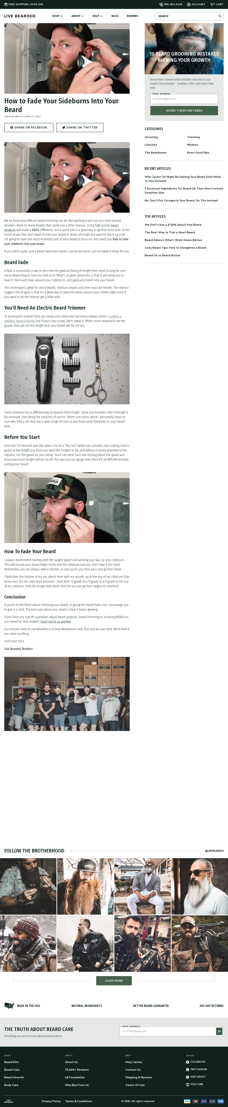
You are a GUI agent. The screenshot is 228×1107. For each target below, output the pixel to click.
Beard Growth (14, 1077)
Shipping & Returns (138, 1077)
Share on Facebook (30, 129)
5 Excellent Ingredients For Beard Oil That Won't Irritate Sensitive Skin (184, 191)
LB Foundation (75, 1077)
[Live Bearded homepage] (8, 1101)
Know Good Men (198, 153)
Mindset (192, 145)
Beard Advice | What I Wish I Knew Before (173, 240)
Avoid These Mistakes (184, 111)
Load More (114, 981)
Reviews (132, 16)
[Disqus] (67, 781)
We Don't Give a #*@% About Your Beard (173, 225)
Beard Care (12, 1070)
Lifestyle (151, 145)
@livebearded (214, 850)
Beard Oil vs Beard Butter (162, 255)
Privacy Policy (51, 1101)
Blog (115, 16)
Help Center (133, 1062)
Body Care (11, 1085)
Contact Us (133, 1070)
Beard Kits (11, 1062)
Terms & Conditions (78, 1101)
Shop (55, 16)
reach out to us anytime (55, 622)
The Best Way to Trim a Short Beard (170, 232)
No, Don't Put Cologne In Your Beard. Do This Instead (181, 201)
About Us (71, 1062)
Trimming (193, 137)
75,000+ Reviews (77, 1070)
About (76, 16)
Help (96, 16)
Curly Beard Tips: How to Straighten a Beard (175, 248)
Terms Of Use (135, 1085)
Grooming (151, 137)
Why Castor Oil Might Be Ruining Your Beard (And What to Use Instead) (183, 179)
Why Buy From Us (77, 1085)
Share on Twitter (82, 129)
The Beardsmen (156, 153)
